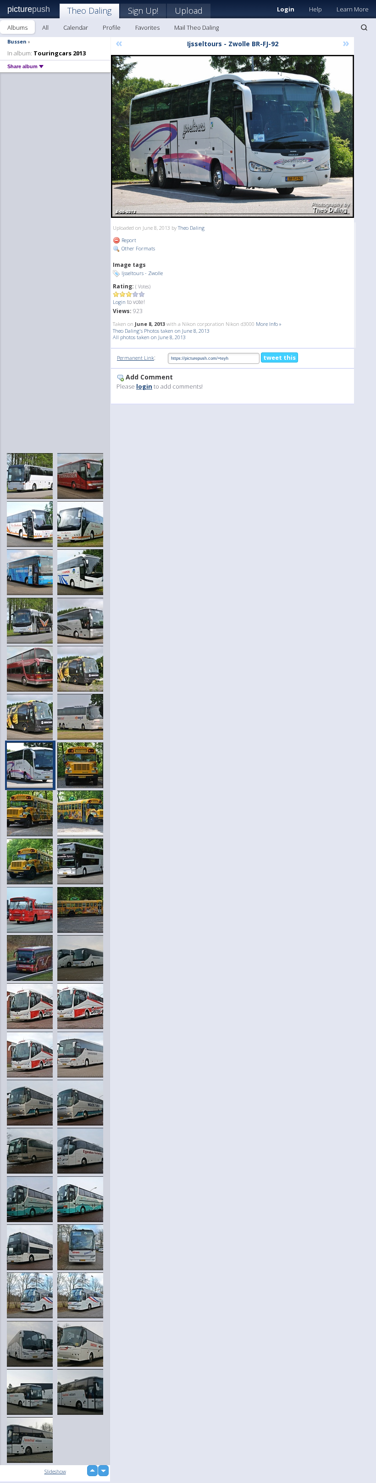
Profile (112, 27)
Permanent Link (135, 357)
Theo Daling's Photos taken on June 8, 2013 (161, 330)
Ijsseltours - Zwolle (142, 273)
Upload (189, 10)
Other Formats (137, 248)
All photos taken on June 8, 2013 (149, 337)
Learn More (353, 9)
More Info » (269, 323)
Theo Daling (89, 10)
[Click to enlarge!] (232, 136)
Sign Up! (143, 10)
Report (128, 240)
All (45, 27)
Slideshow (55, 1471)
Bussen (17, 41)
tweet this (279, 357)
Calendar (75, 27)
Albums (17, 27)
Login (119, 301)
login (144, 386)
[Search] (364, 27)
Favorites (147, 27)
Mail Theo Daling (196, 27)
